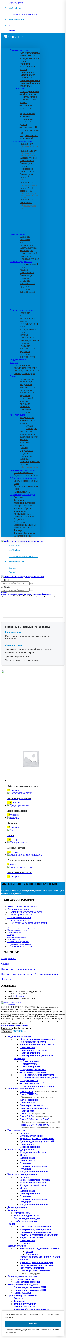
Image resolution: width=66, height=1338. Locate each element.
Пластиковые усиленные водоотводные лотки (25, 928)
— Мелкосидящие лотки (20, 920)
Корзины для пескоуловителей (28, 246)
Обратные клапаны (24, 516)
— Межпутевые (28, 94)
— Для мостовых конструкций (29, 136)
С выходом (31, 428)
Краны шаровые (22, 513)
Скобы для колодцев (24, 373)
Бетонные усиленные (25, 240)
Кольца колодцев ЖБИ (25, 368)
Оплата (12, 30)
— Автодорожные (29, 91)
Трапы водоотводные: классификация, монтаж (28, 649)
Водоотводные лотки (19, 50)
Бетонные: (19, 88)
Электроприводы (23, 535)
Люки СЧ (27, 178)
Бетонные (25, 236)
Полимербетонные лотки (17, 930)
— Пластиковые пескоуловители (19, 946)
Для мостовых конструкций (27, 380)
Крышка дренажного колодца (26, 442)
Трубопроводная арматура (22, 494)
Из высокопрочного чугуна (28, 318)
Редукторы (19, 522)
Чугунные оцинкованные (27, 290)
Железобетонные (28, 157)
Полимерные (26, 174)
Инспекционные (22, 365)
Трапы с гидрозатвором (17, 656)
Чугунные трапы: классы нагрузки (22, 660)
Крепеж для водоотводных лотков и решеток (29, 434)
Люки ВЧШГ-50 (36, 1095)
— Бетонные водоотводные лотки (25, 912)
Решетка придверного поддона (26, 450)
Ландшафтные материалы (22, 470)
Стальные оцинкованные (27, 282)
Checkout (18, 1031)
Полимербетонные (29, 258)
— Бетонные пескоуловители (18, 942)
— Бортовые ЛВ (28, 127)
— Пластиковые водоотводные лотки (27, 923)
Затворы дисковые (23, 505)
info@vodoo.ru (18, 996)
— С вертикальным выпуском (27, 113)
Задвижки (19, 500)
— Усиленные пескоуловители (19, 944)
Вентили (18, 497)
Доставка (12, 26)
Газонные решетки (23, 472)
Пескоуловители (17, 234)
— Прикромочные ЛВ (32, 1083)
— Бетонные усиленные (26, 106)
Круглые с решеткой (25, 405)
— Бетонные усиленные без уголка (27, 122)
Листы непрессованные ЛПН (30, 1287)
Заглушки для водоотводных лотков (27, 420)
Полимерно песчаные (26, 164)
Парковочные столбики (26, 475)
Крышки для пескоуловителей (28, 251)
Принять (33, 1323)
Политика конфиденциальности (18, 969)
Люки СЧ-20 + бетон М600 (29, 203)
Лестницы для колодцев (26, 370)
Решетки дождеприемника (22, 310)
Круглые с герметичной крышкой (26, 398)
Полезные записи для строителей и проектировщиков (29, 974)
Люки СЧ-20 (28, 183)
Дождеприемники (18, 359)
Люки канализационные (21, 141)
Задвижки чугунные (24, 502)
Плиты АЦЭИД (22, 491)
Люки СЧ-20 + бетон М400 (29, 191)
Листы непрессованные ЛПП (30, 1290)
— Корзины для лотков (33, 1069)
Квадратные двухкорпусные (28, 385)
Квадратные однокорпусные (28, 391)
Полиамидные (27, 275)
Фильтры (18, 530)
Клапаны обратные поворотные (24, 509)
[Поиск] (31, 583)
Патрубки (19, 519)
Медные (24, 269)
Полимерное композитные (27, 170)
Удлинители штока (23, 527)
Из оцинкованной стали (33, 1185)
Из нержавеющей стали (33, 1152)
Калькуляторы (8, 958)
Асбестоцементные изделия (23, 478)
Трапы (13, 376)
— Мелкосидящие (29, 97)
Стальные (25, 278)
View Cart (6, 1031)
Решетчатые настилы (26, 457)
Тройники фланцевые (25, 524)
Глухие (29, 425)
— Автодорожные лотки (20, 914)
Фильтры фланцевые (24, 533)
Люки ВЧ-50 (38, 1091)
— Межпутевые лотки (19, 917)
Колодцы (14, 362)
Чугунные (25, 286)
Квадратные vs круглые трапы (20, 652)
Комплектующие (17, 415)
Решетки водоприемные (21, 261)
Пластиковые (27, 160)
